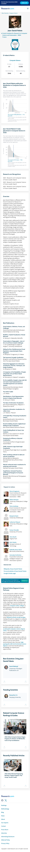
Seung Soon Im (13, 695)
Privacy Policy (5, 843)
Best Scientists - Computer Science (9, 13)
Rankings (4, 805)
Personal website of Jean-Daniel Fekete (15, 571)
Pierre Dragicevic (14, 491)
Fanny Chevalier (14, 530)
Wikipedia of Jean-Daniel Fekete (13, 569)
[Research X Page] (6, 800)
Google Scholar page (10, 573)
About (3, 819)
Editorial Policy (5, 840)
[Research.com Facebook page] (2, 800)
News (3, 816)
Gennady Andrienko (15, 555)
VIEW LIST (24, 3)
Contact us (24, 580)
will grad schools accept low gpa (16, 617)
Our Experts (4, 823)
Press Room (4, 829)
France (4, 37)
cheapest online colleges (17, 606)
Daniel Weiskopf (13, 666)
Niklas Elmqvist (14, 499)
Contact (3, 826)
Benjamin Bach (14, 516)
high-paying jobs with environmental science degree (14, 644)
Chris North (13, 537)
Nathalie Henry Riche (16, 549)
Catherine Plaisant (15, 522)
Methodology (5, 809)
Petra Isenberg (14, 506)
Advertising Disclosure (7, 836)
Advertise (4, 833)
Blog (2, 812)
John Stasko (13, 542)
